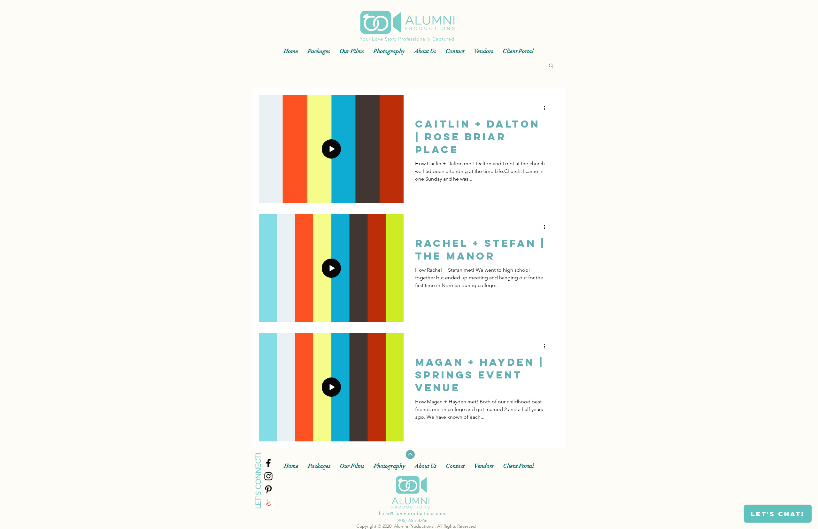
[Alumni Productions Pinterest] (268, 489)
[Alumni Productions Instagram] (268, 476)
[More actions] (546, 108)
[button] (551, 66)
